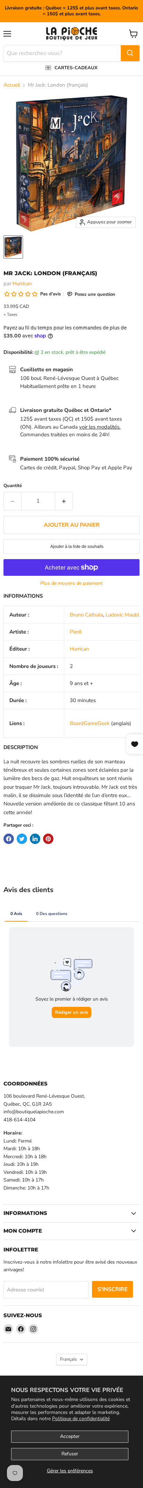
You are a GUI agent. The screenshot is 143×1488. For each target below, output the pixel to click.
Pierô (76, 631)
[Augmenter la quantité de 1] (64, 501)
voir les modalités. (99, 426)
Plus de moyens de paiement (71, 583)
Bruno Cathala (86, 614)
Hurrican (22, 283)
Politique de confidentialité (81, 1418)
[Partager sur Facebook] (8, 839)
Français (68, 1359)
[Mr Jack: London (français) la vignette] (13, 247)
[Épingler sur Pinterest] (48, 839)
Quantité (12, 485)
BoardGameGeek (90, 723)
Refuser (69, 1453)
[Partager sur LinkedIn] (35, 839)
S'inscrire (112, 1289)
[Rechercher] (130, 53)
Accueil (11, 85)
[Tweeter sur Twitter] (22, 839)
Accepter (69, 1436)
